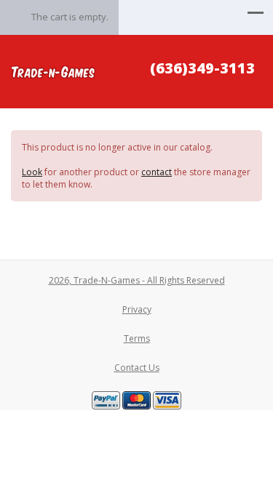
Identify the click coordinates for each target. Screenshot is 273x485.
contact (156, 172)
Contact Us (136, 367)
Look (32, 172)
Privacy (136, 309)
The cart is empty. (69, 16)
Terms (137, 338)
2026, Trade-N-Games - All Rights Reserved (137, 280)
